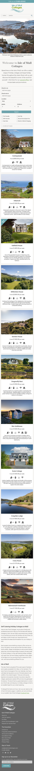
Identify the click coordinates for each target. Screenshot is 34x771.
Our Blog (4, 719)
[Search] (32, 15)
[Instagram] (8, 753)
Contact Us (5, 729)
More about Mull (6, 737)
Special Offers (5, 739)
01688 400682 (21, 1)
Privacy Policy (5, 742)
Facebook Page (25, 693)
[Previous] (2, 37)
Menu (4, 15)
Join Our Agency (6, 717)
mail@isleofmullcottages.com (10, 748)
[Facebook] (3, 753)
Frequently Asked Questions (9, 731)
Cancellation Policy (7, 735)
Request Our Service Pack (9, 723)
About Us (4, 715)
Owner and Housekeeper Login (10, 721)
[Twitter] (10, 753)
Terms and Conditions (8, 733)
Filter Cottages (7, 126)
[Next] (31, 37)
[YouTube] (5, 753)
